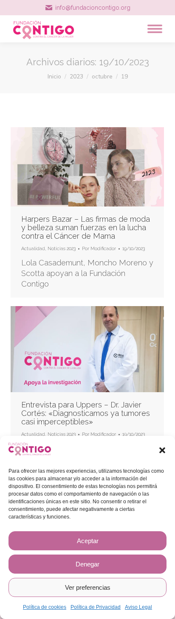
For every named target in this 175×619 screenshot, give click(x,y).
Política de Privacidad (96, 607)
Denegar (87, 564)
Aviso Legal (138, 607)
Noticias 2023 (62, 248)
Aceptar (88, 540)
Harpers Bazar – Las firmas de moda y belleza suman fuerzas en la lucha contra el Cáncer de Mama (85, 227)
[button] (162, 450)
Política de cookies (44, 607)
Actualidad (33, 248)
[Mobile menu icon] (152, 29)
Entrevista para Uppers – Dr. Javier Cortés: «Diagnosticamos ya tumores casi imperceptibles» (85, 413)
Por (99, 248)
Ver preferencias (87, 587)
